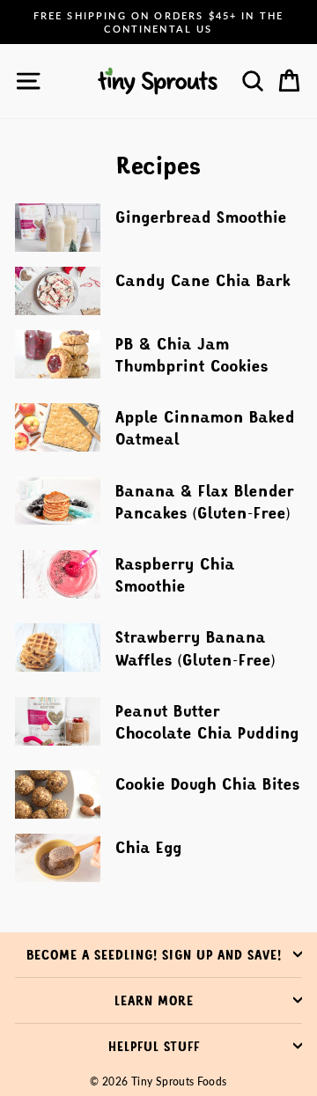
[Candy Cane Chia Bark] (57, 291)
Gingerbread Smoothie (201, 216)
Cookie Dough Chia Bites (207, 783)
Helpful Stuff (154, 1046)
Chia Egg (148, 847)
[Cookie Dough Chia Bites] (57, 794)
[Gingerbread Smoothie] (57, 227)
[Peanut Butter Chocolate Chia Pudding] (57, 721)
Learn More (154, 1000)
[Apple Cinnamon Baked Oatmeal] (57, 427)
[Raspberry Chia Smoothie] (57, 574)
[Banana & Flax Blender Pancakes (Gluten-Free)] (57, 501)
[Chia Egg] (57, 858)
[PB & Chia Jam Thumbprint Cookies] (57, 354)
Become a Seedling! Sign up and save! (154, 954)
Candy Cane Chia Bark (203, 280)
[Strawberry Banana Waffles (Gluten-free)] (57, 647)
